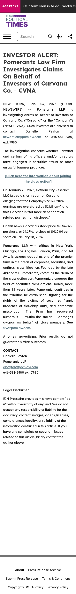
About (19, 570)
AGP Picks (10, 6)
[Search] (50, 36)
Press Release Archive (44, 570)
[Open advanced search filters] (59, 36)
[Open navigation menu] (7, 36)
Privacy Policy (57, 587)
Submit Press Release (22, 578)
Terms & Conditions (56, 578)
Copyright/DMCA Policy (25, 587)
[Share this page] (70, 36)
